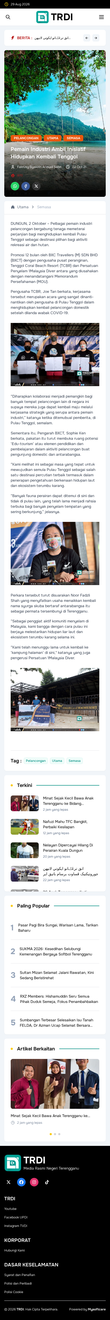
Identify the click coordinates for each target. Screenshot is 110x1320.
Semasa (73, 138)
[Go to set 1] (51, 1134)
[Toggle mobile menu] (101, 17)
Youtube (10, 1209)
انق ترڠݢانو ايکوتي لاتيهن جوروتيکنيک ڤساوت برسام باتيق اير (55, 38)
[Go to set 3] (59, 1134)
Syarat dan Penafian (19, 1275)
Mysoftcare (97, 1309)
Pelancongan (26, 138)
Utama (52, 138)
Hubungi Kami (14, 1250)
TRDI (20, 1309)
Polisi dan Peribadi (18, 1283)
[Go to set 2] (55, 1134)
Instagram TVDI (15, 1226)
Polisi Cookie (13, 1292)
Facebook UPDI (16, 1217)
